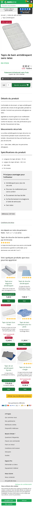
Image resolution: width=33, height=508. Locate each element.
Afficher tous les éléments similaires (19, 396)
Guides (7, 455)
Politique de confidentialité (23, 484)
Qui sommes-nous (11, 417)
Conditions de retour (7, 222)
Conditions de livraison (12, 448)
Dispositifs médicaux (11, 428)
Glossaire (8, 452)
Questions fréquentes (12, 437)
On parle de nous (10, 481)
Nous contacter (10, 477)
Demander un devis (11, 464)
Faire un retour (10, 444)
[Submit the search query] (30, 5)
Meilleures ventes (10, 425)
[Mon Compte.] (31, 1)
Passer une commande (12, 441)
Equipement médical (11, 468)
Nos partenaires (10, 421)
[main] (16, 207)
